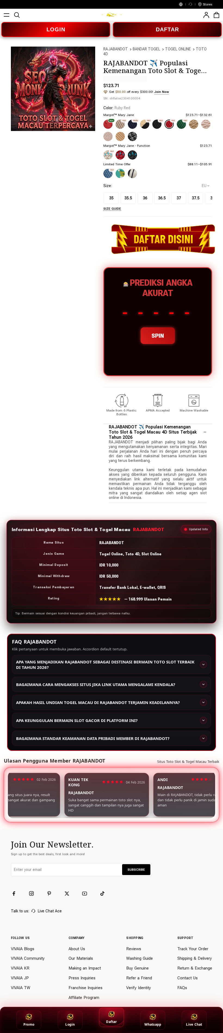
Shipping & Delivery (194, 958)
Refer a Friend (139, 978)
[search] (17, 15)
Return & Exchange (194, 968)
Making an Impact (85, 968)
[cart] (216, 15)
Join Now (161, 92)
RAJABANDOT (115, 49)
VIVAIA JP (20, 978)
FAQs (182, 987)
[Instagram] (34, 893)
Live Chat (194, 1024)
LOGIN (56, 29)
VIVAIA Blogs (22, 948)
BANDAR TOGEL (146, 49)
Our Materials (81, 958)
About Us (77, 948)
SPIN (157, 335)
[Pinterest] (51, 893)
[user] (206, 15)
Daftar (111, 1021)
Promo (28, 1024)
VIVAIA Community (28, 958)
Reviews (133, 948)
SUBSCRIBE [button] (136, 870)
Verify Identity (138, 987)
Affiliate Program (84, 997)
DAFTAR (167, 29)
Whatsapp (153, 1024)
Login (70, 1024)
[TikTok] (104, 893)
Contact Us (187, 978)
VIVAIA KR (20, 968)
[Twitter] (69, 893)
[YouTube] (87, 893)
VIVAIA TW (20, 987)
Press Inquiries (82, 978)
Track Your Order (192, 948)
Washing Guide (139, 958)
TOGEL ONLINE (178, 49)
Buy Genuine (137, 968)
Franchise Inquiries (86, 987)
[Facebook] (16, 893)
